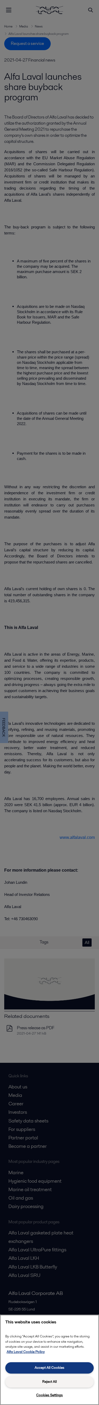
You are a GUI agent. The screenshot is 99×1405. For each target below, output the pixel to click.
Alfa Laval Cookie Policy (26, 1351)
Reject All (49, 1381)
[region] (49, 1360)
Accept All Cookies (49, 1367)
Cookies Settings (49, 1395)
